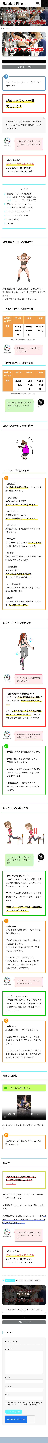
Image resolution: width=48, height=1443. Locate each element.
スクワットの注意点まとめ (22, 207)
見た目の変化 (12, 219)
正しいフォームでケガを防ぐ (19, 204)
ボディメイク (8, 18)
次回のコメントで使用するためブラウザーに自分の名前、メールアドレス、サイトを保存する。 (24, 1404)
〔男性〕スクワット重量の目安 (24, 197)
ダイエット (23, 18)
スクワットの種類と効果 (17, 215)
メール (8, 1386)
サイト (7, 1395)
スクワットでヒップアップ (18, 211)
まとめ (10, 223)
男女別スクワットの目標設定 (19, 194)
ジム (17, 18)
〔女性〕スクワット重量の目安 (24, 200)
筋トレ (30, 18)
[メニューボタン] (44, 3)
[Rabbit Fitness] (16, 3)
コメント (9, 1349)
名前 (7, 1378)
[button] (24, 62)
